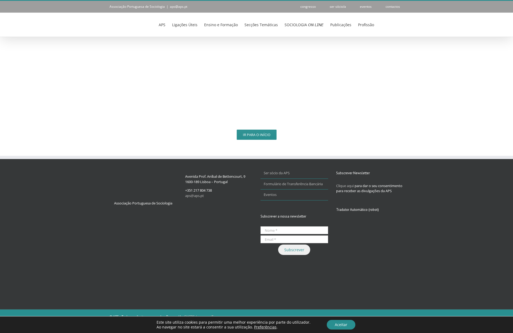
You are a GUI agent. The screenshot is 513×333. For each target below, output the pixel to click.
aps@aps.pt (178, 6)
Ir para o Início (256, 134)
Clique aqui (345, 185)
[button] (395, 24)
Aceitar (341, 324)
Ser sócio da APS (277, 173)
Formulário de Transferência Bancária (293, 183)
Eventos (270, 194)
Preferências (265, 327)
